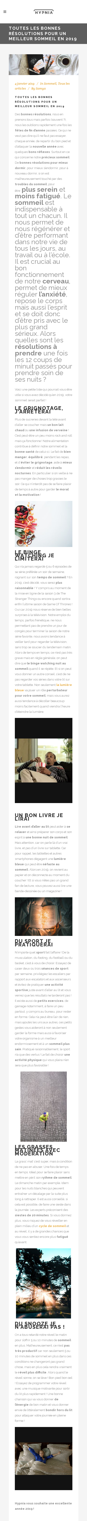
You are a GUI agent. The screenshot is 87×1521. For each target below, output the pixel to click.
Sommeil (50, 83)
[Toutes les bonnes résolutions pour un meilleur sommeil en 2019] (43, 64)
